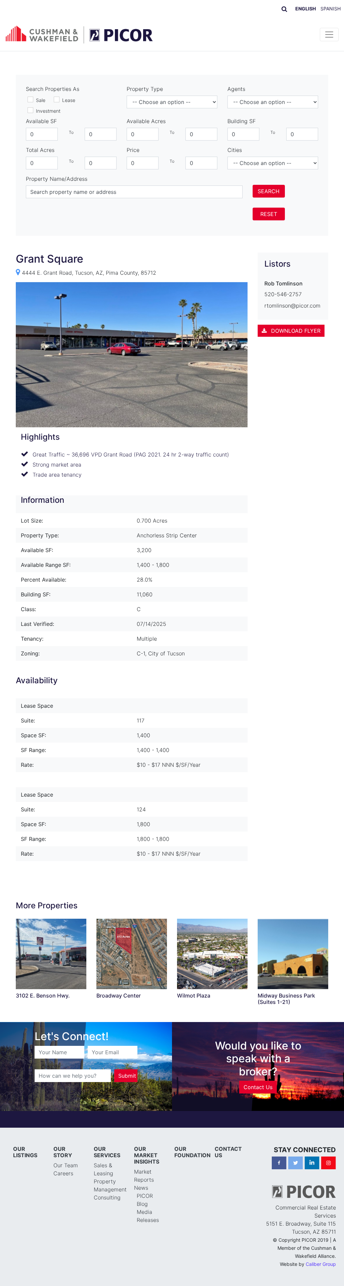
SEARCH (269, 191)
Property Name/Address (56, 178)
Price (133, 150)
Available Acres (146, 121)
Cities (234, 150)
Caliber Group (321, 1264)
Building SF (241, 121)
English (305, 8)
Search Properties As (52, 89)
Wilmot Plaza (193, 995)
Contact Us (258, 1087)
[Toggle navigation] (329, 34)
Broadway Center (118, 995)
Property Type (145, 89)
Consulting (107, 1197)
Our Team (65, 1165)
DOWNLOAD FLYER (294, 330)
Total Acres (40, 150)
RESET (268, 214)
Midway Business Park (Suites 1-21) (286, 998)
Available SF (41, 121)
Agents (236, 89)
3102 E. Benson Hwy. (43, 995)
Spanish (330, 8)
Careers (63, 1173)
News (141, 1187)
